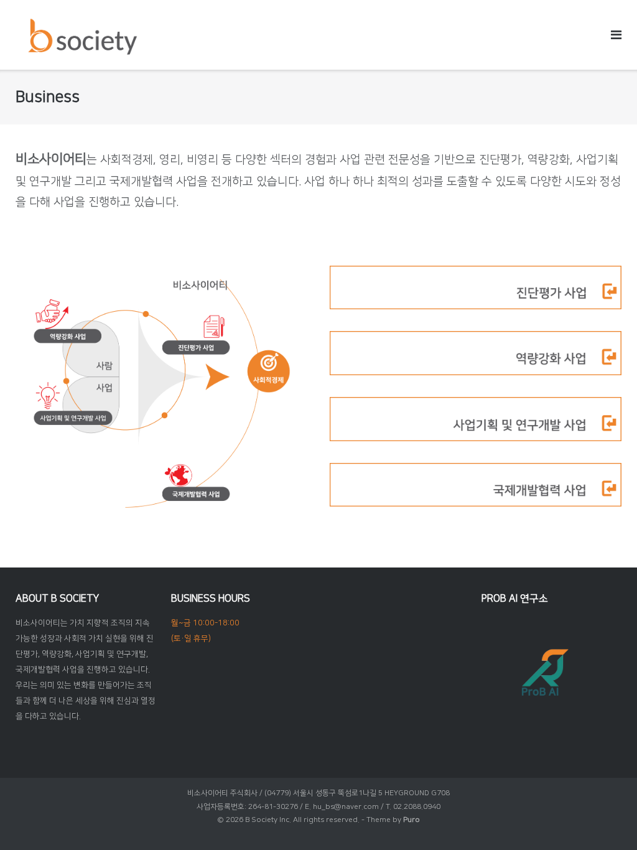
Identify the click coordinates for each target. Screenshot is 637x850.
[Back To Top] (606, 819)
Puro (411, 820)
